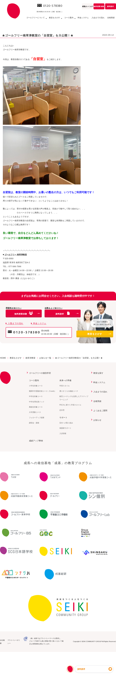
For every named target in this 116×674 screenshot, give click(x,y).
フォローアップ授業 (36, 418)
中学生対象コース (36, 396)
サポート (63, 417)
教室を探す (98, 373)
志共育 (62, 410)
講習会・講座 (34, 423)
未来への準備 (65, 380)
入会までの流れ (98, 18)
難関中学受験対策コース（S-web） (42, 391)
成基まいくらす (87, 6)
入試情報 (62, 433)
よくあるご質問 (100, 410)
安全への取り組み (66, 423)
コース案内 (34, 380)
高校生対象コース (36, 407)
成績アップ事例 (36, 441)
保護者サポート (65, 428)
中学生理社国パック (36, 402)
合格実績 (111, 18)
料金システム (83, 18)
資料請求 (110, 6)
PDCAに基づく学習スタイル (70, 405)
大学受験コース (35, 412)
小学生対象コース (36, 386)
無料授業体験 (99, 6)
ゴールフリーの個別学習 (40, 373)
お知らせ (97, 420)
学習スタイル (64, 386)
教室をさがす (94, 334)
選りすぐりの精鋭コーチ (68, 391)
